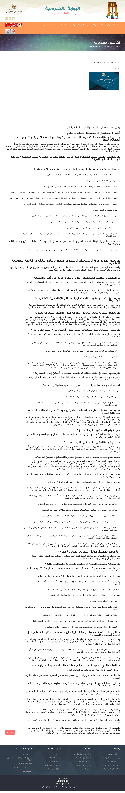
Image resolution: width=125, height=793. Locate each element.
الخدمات (96, 25)
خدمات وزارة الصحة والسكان (110, 765)
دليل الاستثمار (27, 754)
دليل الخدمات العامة (83, 761)
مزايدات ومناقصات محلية (23, 767)
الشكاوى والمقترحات (83, 758)
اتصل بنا (45, 25)
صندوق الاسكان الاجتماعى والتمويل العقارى (19, 759)
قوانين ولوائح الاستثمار (24, 764)
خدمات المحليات (55, 754)
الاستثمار (76, 25)
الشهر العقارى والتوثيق (53, 765)
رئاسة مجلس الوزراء (113, 761)
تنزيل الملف (10, 732)
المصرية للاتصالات (55, 758)
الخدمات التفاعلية (105, 46)
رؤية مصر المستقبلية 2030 (111, 758)
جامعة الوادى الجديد (54, 761)
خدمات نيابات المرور (84, 765)
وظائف (52, 25)
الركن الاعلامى (86, 25)
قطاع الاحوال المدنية (54, 769)
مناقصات (60, 25)
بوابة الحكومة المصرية (112, 769)
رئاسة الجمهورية (114, 754)
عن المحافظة (106, 25)
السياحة (68, 25)
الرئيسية (116, 25)
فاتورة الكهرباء (85, 769)
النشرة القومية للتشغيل (82, 754)
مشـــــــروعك (27, 771)
